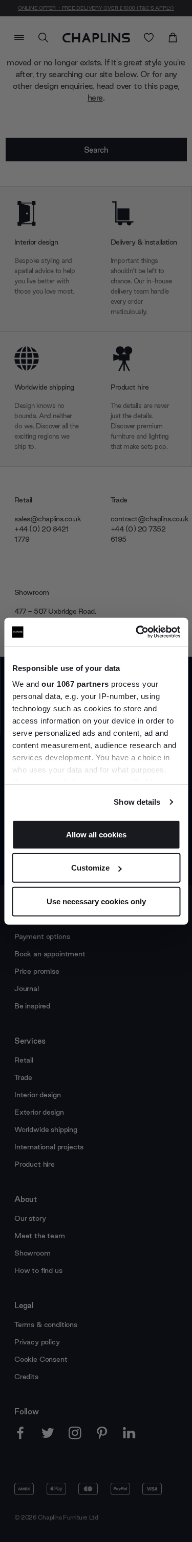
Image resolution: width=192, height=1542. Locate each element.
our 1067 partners (75, 684)
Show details (137, 802)
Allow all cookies (96, 834)
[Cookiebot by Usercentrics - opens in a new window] (136, 632)
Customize (90, 867)
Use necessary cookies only (96, 901)
